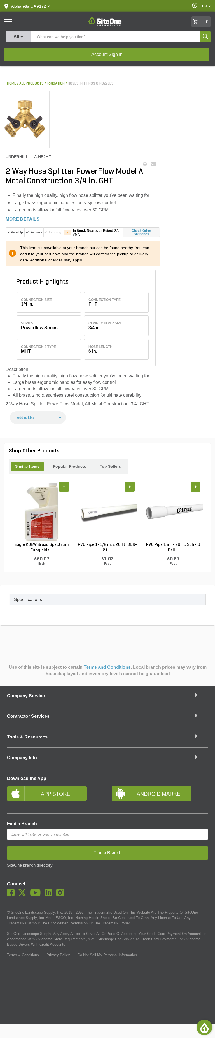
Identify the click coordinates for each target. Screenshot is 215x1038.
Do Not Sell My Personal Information (107, 955)
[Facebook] (12, 895)
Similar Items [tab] (27, 466)
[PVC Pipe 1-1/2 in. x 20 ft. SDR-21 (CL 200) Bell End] (107, 511)
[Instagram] (61, 895)
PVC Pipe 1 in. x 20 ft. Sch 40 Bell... (173, 548)
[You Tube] (37, 895)
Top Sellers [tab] (110, 466)
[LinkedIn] (50, 895)
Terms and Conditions (107, 667)
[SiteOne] (105, 25)
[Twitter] (23, 895)
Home (11, 83)
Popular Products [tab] (69, 466)
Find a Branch (22, 823)
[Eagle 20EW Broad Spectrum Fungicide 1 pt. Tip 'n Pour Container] (41, 511)
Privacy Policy (58, 955)
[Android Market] (160, 796)
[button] (28, 6)
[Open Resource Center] (204, 1027)
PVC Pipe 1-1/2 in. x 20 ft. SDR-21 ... (107, 548)
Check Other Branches (141, 232)
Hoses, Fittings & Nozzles (91, 83)
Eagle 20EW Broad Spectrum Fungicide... (42, 548)
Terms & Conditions (23, 955)
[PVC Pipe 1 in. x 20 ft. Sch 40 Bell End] (173, 511)
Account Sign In (107, 54)
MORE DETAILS (22, 219)
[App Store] (55, 796)
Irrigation (56, 83)
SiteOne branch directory (30, 865)
